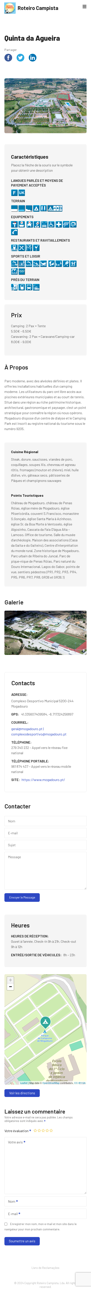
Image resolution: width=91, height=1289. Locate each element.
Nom (10, 1201)
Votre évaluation (16, 1131)
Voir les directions (22, 1093)
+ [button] (10, 980)
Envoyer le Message (22, 897)
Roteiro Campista (38, 8)
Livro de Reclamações (45, 1268)
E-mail (11, 1214)
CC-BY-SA (79, 1083)
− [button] (10, 986)
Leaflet (23, 1083)
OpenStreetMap (50, 1083)
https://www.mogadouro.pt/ (43, 779)
